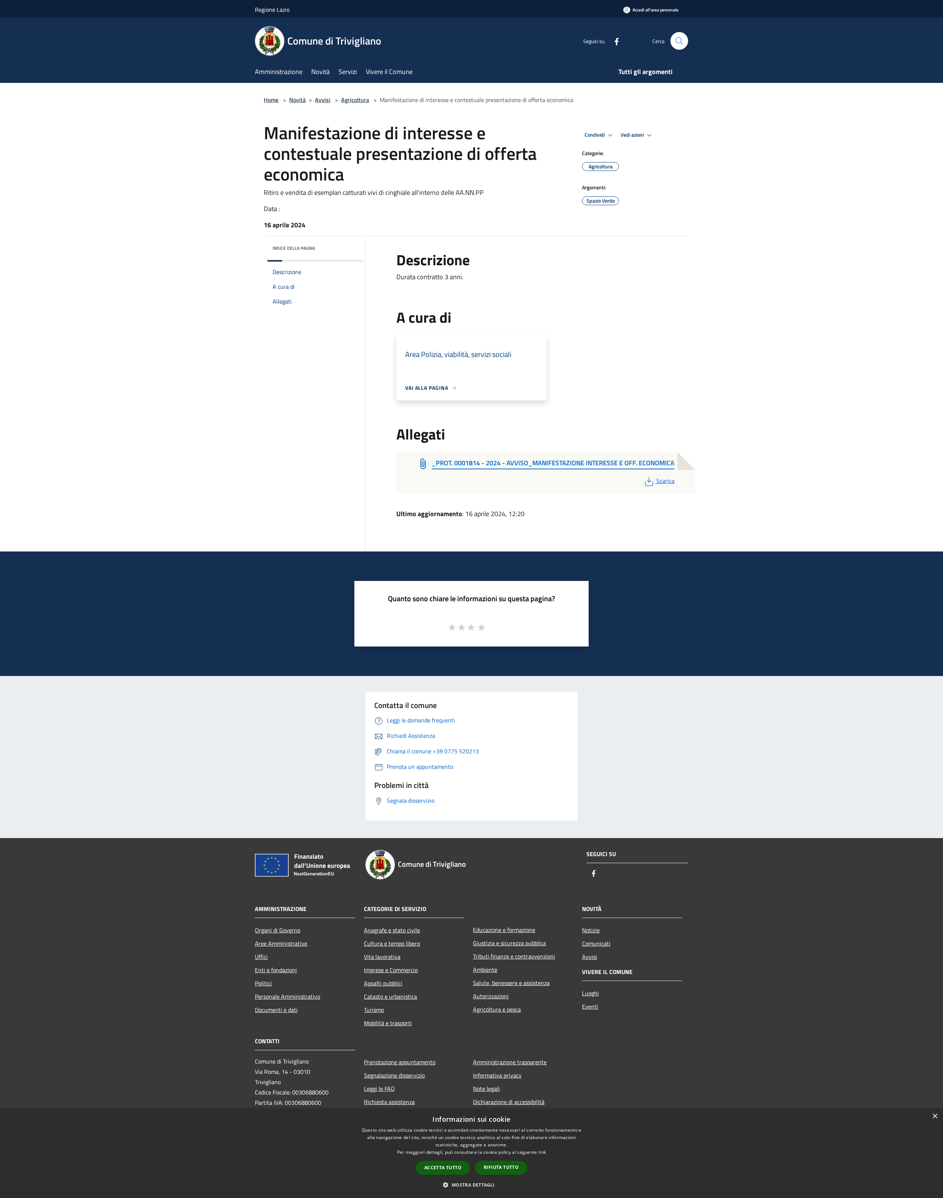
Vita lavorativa (382, 956)
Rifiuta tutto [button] (501, 1167)
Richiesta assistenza (389, 1101)
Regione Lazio (272, 9)
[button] (471, 1184)
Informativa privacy (497, 1075)
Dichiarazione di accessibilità (508, 1101)
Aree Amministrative (281, 943)
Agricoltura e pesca (497, 1009)
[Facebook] (613, 41)
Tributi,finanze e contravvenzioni (514, 956)
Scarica (665, 480)
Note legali (486, 1088)
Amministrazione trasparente (510, 1062)
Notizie (591, 930)
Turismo (374, 1009)
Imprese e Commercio (391, 970)
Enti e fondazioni (276, 970)
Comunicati (596, 943)
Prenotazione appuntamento (399, 1062)
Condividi (595, 135)
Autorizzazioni (491, 996)
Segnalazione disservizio (394, 1075)
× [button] (934, 1116)
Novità (297, 99)
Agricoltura (355, 99)
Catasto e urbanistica (390, 996)
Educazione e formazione (504, 929)
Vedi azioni (633, 135)
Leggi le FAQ (379, 1088)
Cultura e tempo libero (392, 943)
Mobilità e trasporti (388, 1023)
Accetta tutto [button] (443, 1167)
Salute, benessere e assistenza (511, 982)
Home (271, 99)
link (542, 1152)
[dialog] (471, 1153)
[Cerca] (679, 41)
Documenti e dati (276, 1009)
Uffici (261, 956)
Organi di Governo (277, 930)
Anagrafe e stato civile (392, 930)
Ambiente (485, 969)
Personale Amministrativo (287, 996)
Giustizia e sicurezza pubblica (509, 943)
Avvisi (322, 99)
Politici (263, 983)
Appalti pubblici (383, 983)
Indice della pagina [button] (294, 248)
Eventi (590, 1006)
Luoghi (590, 993)
